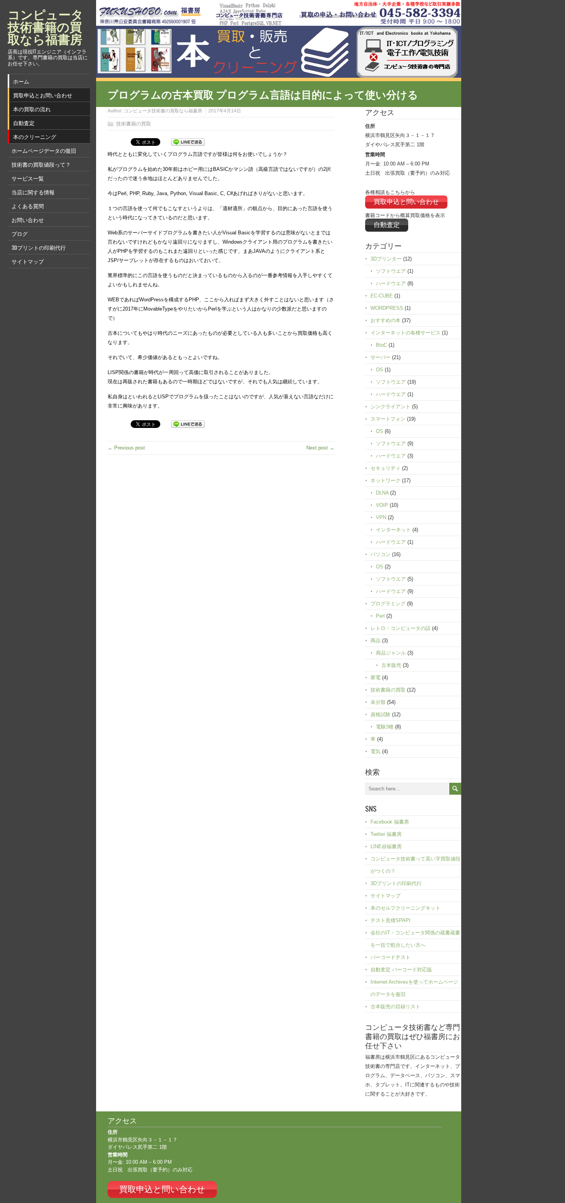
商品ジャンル (391, 653)
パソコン (381, 554)
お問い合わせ (28, 220)
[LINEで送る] (188, 141)
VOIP (382, 505)
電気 (376, 751)
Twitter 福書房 (386, 834)
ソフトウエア (391, 271)
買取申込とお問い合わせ (42, 95)
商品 (376, 640)
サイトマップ (28, 261)
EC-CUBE (382, 296)
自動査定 (24, 123)
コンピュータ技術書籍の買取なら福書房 (45, 26)
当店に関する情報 (33, 192)
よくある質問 (28, 206)
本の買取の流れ (32, 109)
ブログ (20, 233)
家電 (376, 677)
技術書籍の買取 (133, 124)
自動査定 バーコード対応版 (401, 969)
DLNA (382, 493)
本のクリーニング (34, 136)
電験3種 (385, 727)
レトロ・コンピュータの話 (400, 628)
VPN (381, 517)
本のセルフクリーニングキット (405, 908)
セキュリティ (385, 468)
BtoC (381, 345)
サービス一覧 (28, 178)
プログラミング (388, 604)
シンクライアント (390, 406)
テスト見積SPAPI (390, 920)
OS (379, 370)
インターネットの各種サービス (405, 333)
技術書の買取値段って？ (41, 164)
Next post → (320, 448)
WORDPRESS (387, 308)
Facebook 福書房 (390, 822)
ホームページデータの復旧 (44, 150)
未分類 (378, 702)
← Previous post (126, 448)
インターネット (393, 530)
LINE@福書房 (386, 846)
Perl (380, 616)
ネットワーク (385, 480)
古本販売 (391, 665)
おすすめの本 (385, 320)
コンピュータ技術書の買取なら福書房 (163, 111)
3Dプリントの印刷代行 (39, 247)
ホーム (21, 81)
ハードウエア (391, 283)
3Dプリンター (386, 259)
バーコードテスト (390, 957)
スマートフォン (388, 419)
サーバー (381, 357)
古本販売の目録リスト (395, 1006)
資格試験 (381, 714)
